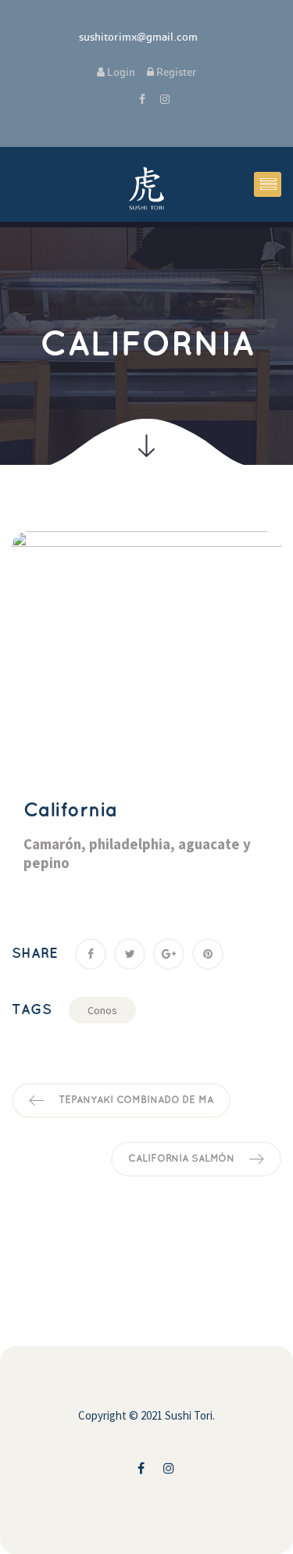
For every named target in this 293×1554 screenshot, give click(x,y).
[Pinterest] (207, 954)
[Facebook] (90, 954)
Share (35, 954)
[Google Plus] (168, 954)
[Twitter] (129, 954)
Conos (102, 1010)
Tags (32, 1010)
